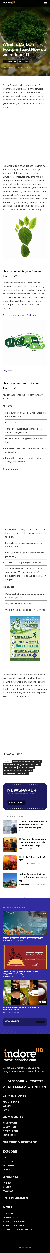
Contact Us (10, 1217)
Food (4, 1012)
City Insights (14, 1095)
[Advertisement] (25, 137)
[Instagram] (4, 1087)
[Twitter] (26, 1081)
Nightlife (8, 1161)
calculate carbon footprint (27, 761)
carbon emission (11, 764)
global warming (26, 767)
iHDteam (19, 67)
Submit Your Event (14, 1221)
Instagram (16, 1087)
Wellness (23, 62)
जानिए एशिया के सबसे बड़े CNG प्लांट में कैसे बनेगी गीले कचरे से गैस (33, 877)
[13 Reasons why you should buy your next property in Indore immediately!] (10, 844)
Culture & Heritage (20, 1142)
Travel (7, 1169)
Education (9, 1126)
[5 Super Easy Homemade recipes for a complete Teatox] (25, 992)
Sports (7, 1186)
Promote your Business (17, 1229)
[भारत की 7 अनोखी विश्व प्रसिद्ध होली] (10, 862)
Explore (10, 1151)
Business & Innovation (27, 884)
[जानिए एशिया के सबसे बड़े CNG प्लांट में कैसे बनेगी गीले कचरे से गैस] (10, 880)
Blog (20, 831)
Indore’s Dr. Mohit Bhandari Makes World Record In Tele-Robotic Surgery (33, 824)
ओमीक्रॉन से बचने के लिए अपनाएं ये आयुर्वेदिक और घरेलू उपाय (23, 938)
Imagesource (8, 371)
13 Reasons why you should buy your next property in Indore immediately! (33, 842)
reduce (28, 770)
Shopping (8, 1165)
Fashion (7, 1182)
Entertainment (24, 863)
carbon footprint (31, 764)
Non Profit (9, 1134)
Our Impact (10, 1213)
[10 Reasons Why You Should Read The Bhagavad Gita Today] (25, 957)
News (6, 1109)
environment (10, 767)
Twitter (37, 1081)
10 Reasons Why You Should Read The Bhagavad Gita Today (20, 973)
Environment (10, 62)
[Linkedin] (28, 1087)
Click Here (32, 315)
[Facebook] (4, 1081)
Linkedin (39, 1087)
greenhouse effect (13, 770)
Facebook (15, 1081)
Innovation (10, 1123)
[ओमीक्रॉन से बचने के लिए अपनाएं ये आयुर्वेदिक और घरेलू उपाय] (25, 923)
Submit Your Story (14, 1225)
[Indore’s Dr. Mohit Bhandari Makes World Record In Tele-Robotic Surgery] (10, 827)
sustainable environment (16, 773)
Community (13, 1117)
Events (7, 1105)
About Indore (11, 1101)
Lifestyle (10, 1177)
